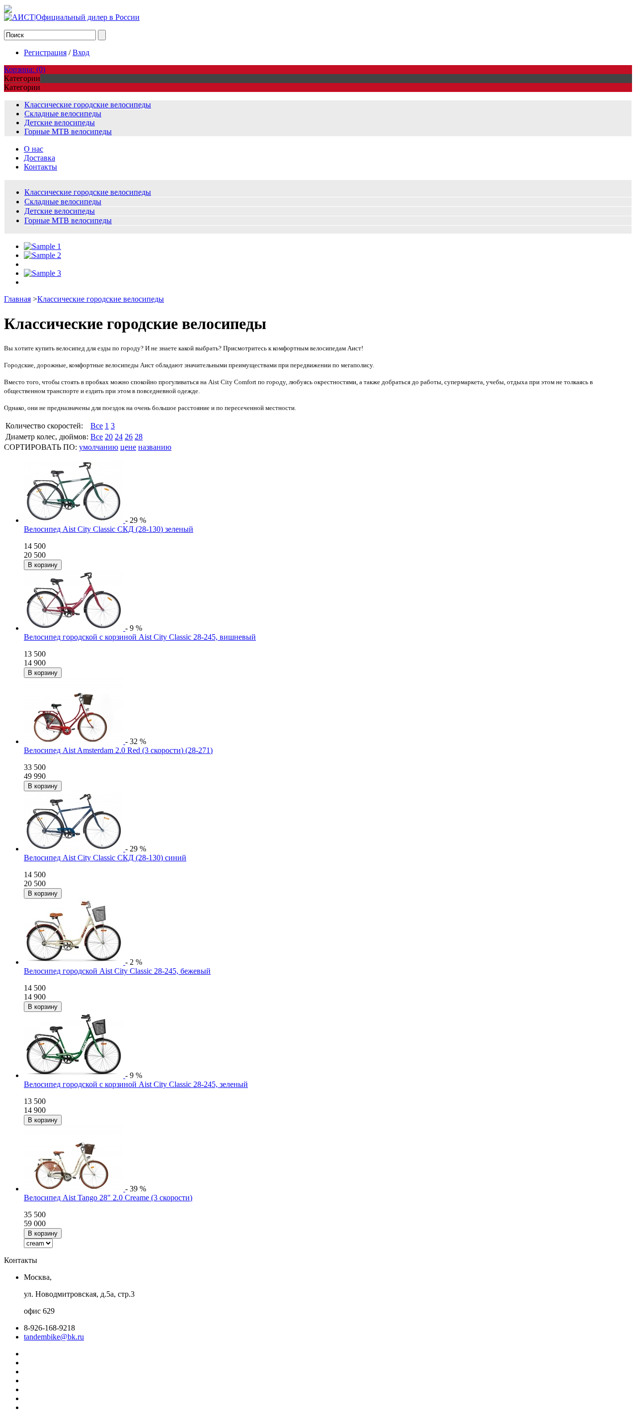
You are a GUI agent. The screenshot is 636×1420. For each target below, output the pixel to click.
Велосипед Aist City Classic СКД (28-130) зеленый (108, 529)
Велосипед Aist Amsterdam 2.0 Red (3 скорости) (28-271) (118, 750)
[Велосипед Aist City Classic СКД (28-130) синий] (74, 848)
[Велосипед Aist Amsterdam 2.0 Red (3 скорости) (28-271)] (74, 741)
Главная (17, 299)
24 (119, 436)
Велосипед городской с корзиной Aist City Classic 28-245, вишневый (140, 637)
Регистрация (45, 52)
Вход (81, 52)
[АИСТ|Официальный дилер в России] (72, 17)
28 (139, 436)
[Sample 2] (42, 255)
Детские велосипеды (59, 122)
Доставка (39, 158)
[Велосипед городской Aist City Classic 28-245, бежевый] (74, 962)
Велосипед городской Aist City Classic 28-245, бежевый (117, 971)
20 (109, 436)
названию (154, 447)
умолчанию (98, 447)
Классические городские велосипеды (87, 104)
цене (128, 447)
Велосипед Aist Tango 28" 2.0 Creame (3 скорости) (108, 1197)
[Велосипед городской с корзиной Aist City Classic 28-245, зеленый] (74, 1075)
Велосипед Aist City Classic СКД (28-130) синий (105, 857)
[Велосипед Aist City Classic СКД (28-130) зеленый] (74, 520)
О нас (33, 149)
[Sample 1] (42, 246)
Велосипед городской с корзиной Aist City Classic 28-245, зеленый (136, 1084)
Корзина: (24, 69)
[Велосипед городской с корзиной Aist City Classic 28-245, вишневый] (74, 628)
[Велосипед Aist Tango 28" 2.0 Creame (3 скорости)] (74, 1188)
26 (129, 436)
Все (96, 425)
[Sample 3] (42, 273)
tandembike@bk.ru (54, 1337)
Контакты (40, 167)
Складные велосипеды (62, 113)
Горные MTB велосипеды (68, 131)
